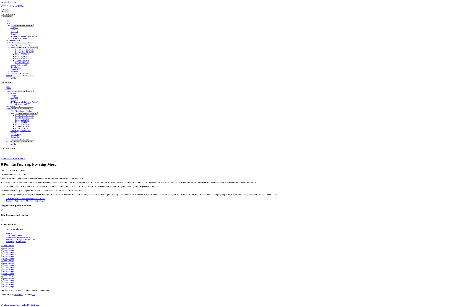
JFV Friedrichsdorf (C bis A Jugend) (24, 36)
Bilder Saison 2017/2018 (24, 50)
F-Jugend (14, 30)
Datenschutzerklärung (14, 235)
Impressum (10, 233)
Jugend (8, 25)
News (20, 65)
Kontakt (9, 76)
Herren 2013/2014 (22, 58)
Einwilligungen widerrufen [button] (16, 242)
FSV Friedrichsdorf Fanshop (21, 45)
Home (8, 21)
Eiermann (23, 170)
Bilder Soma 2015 (22, 63)
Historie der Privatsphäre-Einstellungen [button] (20, 239)
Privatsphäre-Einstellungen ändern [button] (18, 237)
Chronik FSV (15, 69)
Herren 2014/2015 (22, 56)
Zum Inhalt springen (8, 2)
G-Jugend (14, 28)
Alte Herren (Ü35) (13, 41)
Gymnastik (14, 71)
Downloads (14, 67)
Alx (33, 295)
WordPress (18, 295)
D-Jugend (14, 34)
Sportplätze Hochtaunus (19, 73)
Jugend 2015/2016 (22, 61)
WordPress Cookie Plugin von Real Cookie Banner (20, 305)
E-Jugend (14, 32)
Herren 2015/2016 (22, 54)
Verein (8, 43)
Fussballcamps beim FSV (20, 38)
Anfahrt (13, 78)
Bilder (12, 47)
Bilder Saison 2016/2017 (24, 52)
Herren (8, 23)
